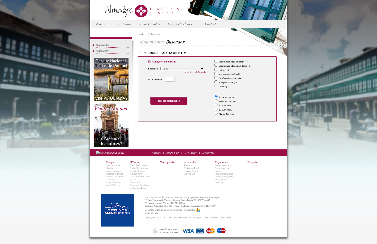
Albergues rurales (222, 179)
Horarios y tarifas (113, 165)
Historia (109, 168)
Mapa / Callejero (113, 185)
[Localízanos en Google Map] (198, 210)
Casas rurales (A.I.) (223, 165)
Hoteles (218, 171)
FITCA (133, 179)
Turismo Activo (191, 171)
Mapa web (172, 152)
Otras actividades (180, 23)
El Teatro (124, 23)
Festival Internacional (139, 168)
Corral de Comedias (138, 165)
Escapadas (252, 162)
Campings (219, 182)
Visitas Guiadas (149, 23)
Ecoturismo (189, 165)
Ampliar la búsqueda (195, 72)
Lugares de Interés (113, 171)
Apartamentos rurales (224, 174)
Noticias (156, 152)
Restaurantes (102, 50)
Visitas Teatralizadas (138, 188)
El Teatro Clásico (137, 171)
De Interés (208, 152)
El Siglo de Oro (137, 174)
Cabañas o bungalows (224, 176)
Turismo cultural (191, 168)
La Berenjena (111, 179)
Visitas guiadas (167, 162)
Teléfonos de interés (114, 174)
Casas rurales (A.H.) (223, 168)
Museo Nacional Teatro (140, 176)
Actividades (190, 162)
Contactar (212, 23)
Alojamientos (102, 45)
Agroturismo (189, 174)
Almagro (102, 23)
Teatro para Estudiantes (140, 185)
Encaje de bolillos (113, 182)
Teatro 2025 (135, 182)
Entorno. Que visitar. (115, 176)
